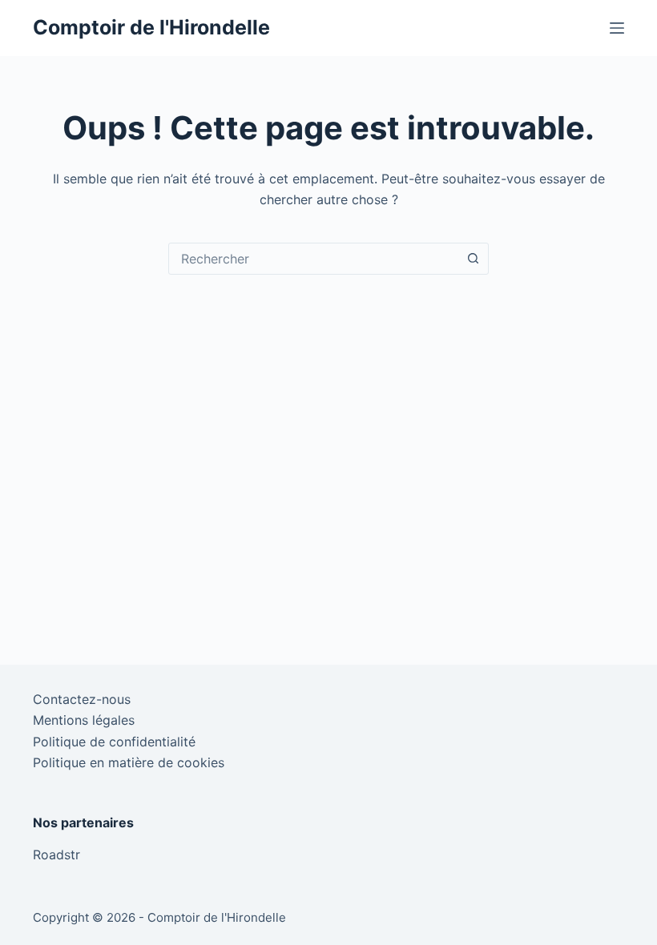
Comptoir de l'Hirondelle (151, 27)
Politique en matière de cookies (128, 762)
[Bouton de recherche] (472, 258)
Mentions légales (84, 720)
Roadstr (56, 854)
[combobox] (313, 259)
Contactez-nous (82, 699)
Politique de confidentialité (114, 742)
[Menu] (617, 28)
